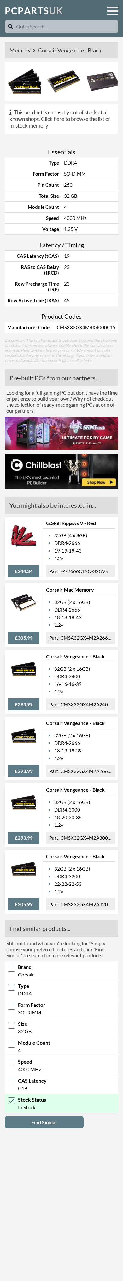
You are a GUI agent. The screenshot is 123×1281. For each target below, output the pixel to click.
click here (82, 360)
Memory (20, 50)
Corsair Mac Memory (70, 590)
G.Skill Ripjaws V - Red (71, 523)
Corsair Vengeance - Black (75, 656)
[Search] (10, 26)
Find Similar (44, 1122)
